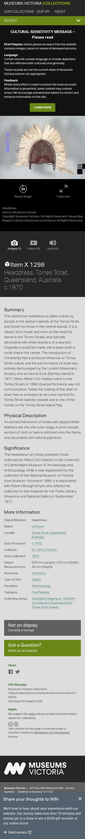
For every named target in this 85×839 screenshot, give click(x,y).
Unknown (38, 526)
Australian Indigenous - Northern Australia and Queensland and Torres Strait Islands (54, 603)
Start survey (17, 832)
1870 (35, 556)
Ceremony (39, 573)
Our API (43, 11)
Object (36, 579)
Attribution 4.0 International (52, 732)
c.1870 (36, 543)
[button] (42, 20)
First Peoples (40, 592)
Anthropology (41, 586)
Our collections (19, 11)
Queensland (58, 532)
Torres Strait (40, 532)
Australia (38, 537)
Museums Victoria (37, 4)
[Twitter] (17, 672)
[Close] (80, 799)
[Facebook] (10, 672)
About (59, 11)
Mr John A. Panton (44, 549)
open (32, 714)
